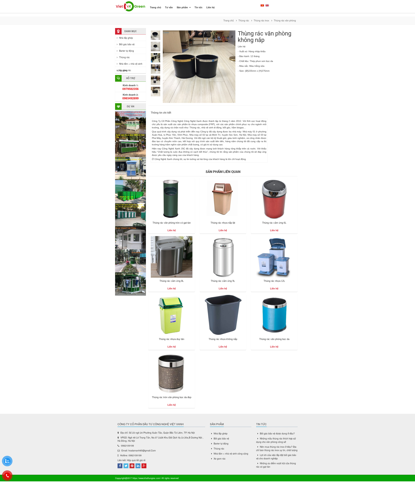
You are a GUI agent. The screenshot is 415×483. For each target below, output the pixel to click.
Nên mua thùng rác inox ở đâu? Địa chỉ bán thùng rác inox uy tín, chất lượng (276, 448)
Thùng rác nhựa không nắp (223, 339)
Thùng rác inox (261, 20)
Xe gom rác (125, 70)
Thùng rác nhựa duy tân (171, 339)
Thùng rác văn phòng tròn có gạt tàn (172, 222)
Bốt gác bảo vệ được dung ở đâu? (277, 433)
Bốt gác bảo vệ (127, 44)
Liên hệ (210, 7)
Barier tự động (126, 50)
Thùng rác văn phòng (285, 20)
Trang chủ (155, 7)
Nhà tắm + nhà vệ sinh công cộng (231, 453)
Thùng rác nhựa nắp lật (223, 222)
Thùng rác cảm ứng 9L (223, 280)
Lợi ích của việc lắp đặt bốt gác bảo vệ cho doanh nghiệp (276, 456)
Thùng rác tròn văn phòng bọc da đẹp (171, 397)
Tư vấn (169, 7)
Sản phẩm (182, 7)
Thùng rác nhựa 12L (274, 280)
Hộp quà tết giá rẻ (136, 460)
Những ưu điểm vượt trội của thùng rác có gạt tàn (276, 465)
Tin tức (198, 7)
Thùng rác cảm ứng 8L (172, 280)
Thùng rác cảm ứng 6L (274, 222)
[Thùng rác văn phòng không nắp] (155, 35)
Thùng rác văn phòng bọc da (274, 339)
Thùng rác (243, 20)
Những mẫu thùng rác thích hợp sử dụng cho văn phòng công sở (276, 440)
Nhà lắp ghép (126, 37)
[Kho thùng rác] (130, 6)
